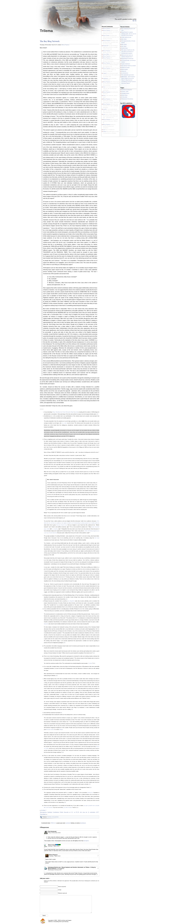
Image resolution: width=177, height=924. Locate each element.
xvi (60, 260)
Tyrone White (106, 54)
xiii (86, 219)
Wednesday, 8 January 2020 (55, 869)
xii (57, 191)
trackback (83, 823)
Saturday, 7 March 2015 (53, 846)
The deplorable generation (127, 74)
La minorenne (124, 73)
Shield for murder (125, 67)
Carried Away (124, 48)
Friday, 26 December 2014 (54, 832)
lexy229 (105, 109)
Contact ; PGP (124, 91)
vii (59, 124)
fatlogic (61, 729)
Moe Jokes (124, 44)
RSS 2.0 (53, 823)
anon (104, 114)
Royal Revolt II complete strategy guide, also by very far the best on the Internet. (128, 34)
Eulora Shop (124, 95)
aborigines (86, 840)
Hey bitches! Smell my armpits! (128, 65)
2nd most (97, 537)
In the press (124, 97)
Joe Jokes (123, 46)
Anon (104, 86)
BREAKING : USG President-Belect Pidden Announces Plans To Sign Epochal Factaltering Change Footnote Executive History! (128, 80)
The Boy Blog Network (50, 41)
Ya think (90, 663)
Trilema (46, 31)
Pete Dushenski (52, 831)
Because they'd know (61, 524)
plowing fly (89, 792)
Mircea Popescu (65, 44)
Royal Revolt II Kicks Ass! (127, 58)
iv (57, 88)
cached (76, 412)
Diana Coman (51, 844)
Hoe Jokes (124, 39)
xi (94, 157)
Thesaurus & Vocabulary (127, 98)
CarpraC (105, 73)
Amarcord (123, 71)
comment (68, 823)
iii (65, 66)
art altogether (71, 600)
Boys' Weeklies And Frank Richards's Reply (63, 412)
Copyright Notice (125, 93)
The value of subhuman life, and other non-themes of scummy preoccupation (128, 51)
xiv (50, 227)
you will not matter (67, 807)
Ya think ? (43, 810)
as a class (64, 423)
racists (48, 528)
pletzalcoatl (105, 45)
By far (134, 20)
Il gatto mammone (125, 63)
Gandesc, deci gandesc (53, 816)
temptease (105, 78)
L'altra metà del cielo (126, 37)
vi (55, 115)
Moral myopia (124, 69)
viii (54, 132)
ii (79, 53)
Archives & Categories (126, 89)
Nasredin (46, 623)
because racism (50, 729)
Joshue (104, 131)
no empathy (55, 528)
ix (61, 144)
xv (49, 240)
